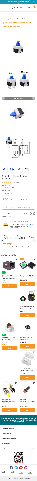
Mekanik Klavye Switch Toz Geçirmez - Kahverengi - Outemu (8, 339)
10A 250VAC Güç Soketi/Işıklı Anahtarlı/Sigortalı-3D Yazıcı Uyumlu (8, 277)
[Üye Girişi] (29, 7)
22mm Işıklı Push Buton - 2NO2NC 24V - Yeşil (27, 307)
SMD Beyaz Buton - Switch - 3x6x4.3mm (26, 369)
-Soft (9, 478)
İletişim (32, 224)
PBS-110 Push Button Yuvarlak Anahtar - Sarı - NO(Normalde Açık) (9, 401)
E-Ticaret (13, 478)
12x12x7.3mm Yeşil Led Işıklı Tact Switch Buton (27, 276)
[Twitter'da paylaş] (34, 213)
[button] (30, 213)
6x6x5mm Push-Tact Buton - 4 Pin (26, 338)
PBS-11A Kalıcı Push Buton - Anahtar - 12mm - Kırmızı (27, 401)
